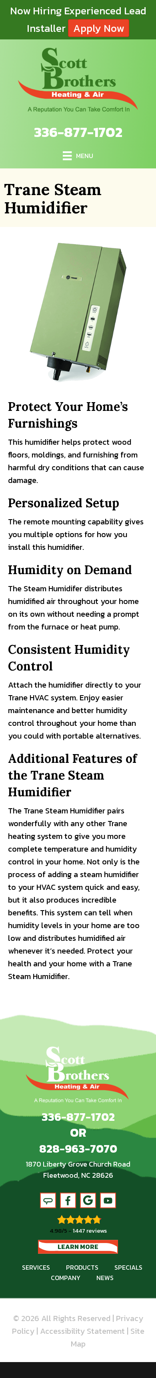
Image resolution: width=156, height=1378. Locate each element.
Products (82, 1267)
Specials (128, 1267)
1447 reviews (90, 1230)
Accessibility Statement (82, 1331)
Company (65, 1277)
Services (36, 1267)
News (105, 1277)
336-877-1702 (78, 132)
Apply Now (98, 28)
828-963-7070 (78, 1148)
